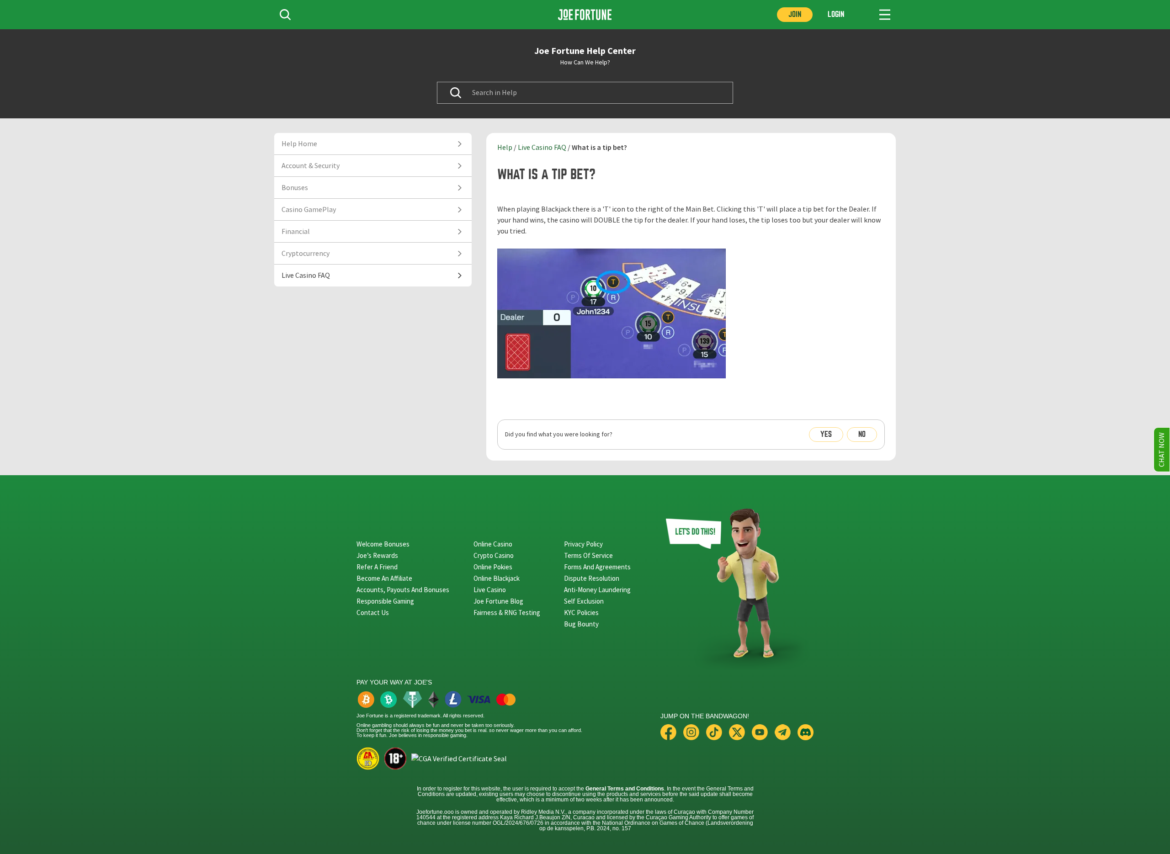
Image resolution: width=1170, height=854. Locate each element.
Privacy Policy (583, 544)
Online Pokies (492, 566)
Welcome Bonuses (383, 544)
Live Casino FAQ (542, 147)
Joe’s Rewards (377, 555)
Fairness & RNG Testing (506, 612)
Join (794, 14)
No (862, 434)
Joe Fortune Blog (498, 601)
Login (836, 14)
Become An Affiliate (384, 578)
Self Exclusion (584, 601)
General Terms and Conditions (624, 788)
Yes (826, 434)
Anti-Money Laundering (597, 589)
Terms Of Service (588, 555)
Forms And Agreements (597, 566)
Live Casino (489, 589)
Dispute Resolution (591, 578)
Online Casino (492, 544)
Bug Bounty (581, 624)
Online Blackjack (496, 578)
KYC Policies (581, 612)
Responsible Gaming (385, 601)
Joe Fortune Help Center (585, 51)
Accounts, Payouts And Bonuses (402, 589)
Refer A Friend (377, 566)
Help (504, 147)
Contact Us (372, 612)
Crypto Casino (493, 555)
